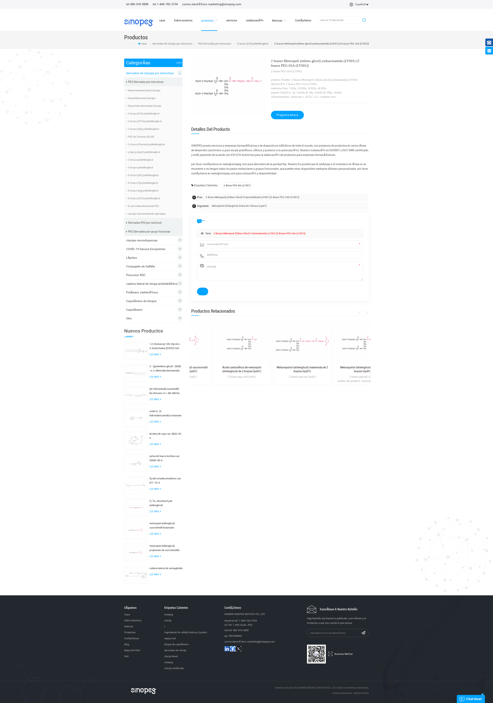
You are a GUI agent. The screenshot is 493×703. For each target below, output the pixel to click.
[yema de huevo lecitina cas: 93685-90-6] (135, 462)
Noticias (277, 20)
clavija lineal (171, 656)
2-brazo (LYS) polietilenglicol (252, 43)
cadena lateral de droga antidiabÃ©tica (152, 284)
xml (126, 656)
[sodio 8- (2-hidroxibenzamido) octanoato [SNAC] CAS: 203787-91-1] (135, 417)
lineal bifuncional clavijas (141, 98)
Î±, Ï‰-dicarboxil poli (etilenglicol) (160, 503)
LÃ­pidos (131, 258)
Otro (129, 318)
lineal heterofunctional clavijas (144, 105)
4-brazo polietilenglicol (140, 167)
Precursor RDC (136, 275)
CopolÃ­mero (134, 310)
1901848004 (235, 635)
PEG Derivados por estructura (214, 43)
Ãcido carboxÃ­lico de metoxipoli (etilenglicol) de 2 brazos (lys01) (219, 369)
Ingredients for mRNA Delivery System (185, 632)
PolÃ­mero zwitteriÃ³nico (142, 292)
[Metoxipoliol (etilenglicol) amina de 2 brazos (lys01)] (340, 343)
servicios (231, 20)
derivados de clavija (175, 650)
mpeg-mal (170, 638)
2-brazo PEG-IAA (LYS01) (237, 185)
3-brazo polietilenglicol (140, 159)
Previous (360, 312)
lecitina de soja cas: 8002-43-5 (165, 435)
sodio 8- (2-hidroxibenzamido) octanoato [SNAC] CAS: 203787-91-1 (165, 414)
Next (366, 312)
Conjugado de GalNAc (140, 266)
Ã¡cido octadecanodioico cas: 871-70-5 (165, 480)
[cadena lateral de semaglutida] (135, 574)
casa (162, 20)
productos (207, 20)
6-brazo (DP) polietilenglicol (143, 175)
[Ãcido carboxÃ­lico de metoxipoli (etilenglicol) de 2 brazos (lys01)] (219, 343)
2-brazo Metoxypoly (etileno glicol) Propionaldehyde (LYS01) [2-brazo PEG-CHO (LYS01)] (252, 197)
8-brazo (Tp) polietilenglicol (143, 182)
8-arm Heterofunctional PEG (143, 206)
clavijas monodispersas (142, 240)
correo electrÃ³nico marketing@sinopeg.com (211, 4)
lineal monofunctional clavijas (144, 90)
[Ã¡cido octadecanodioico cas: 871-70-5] (135, 485)
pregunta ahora (287, 115)
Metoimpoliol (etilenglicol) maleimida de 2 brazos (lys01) (280, 369)
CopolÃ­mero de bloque (141, 301)
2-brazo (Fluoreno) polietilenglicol (146, 144)
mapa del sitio (132, 650)
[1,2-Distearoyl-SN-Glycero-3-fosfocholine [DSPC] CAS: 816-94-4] (135, 350)
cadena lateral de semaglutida (165, 568)
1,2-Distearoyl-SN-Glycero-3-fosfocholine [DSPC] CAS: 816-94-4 (165, 346)
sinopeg (168, 614)
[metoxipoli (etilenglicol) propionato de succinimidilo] (135, 552)
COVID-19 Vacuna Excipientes (145, 249)
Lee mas (154, 354)
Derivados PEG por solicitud (145, 222)
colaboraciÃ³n (254, 20)
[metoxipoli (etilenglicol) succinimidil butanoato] (135, 530)
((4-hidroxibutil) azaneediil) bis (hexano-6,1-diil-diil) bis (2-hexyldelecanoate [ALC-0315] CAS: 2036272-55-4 (164, 391)
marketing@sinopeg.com (261, 641)
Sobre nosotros (183, 20)
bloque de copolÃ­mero (176, 644)
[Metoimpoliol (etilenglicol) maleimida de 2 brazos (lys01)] (280, 343)
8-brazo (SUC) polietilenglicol (144, 198)
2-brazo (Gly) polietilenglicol (143, 129)
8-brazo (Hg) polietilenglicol (143, 190)
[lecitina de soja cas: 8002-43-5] (135, 440)
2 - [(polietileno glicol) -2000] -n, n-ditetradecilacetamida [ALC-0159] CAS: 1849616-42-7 (165, 369)
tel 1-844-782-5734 (165, 4)
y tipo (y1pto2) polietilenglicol (144, 152)
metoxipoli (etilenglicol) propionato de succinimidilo (164, 548)
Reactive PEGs (361, 693)
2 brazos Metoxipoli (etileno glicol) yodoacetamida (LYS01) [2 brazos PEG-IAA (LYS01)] (259, 233)
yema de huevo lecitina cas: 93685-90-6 (164, 458)
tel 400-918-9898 (137, 4)
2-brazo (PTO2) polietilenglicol (144, 121)
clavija (167, 620)
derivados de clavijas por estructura (172, 43)
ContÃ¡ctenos (303, 20)
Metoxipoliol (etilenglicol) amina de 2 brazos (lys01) (239, 206)
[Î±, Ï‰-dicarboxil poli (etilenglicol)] (135, 507)
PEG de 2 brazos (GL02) (141, 136)
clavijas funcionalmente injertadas (147, 213)
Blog (126, 644)
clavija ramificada (174, 668)
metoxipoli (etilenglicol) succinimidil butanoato (162, 525)
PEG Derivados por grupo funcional (149, 231)
